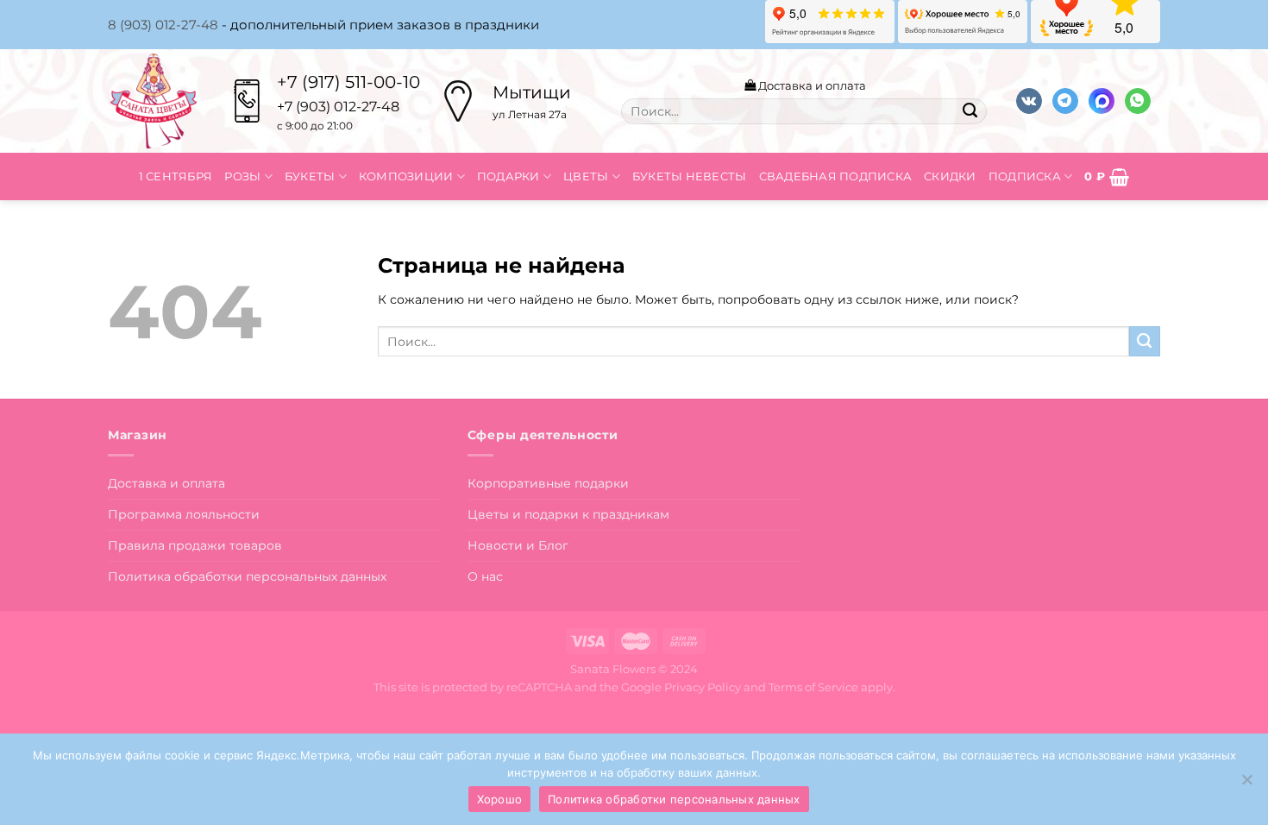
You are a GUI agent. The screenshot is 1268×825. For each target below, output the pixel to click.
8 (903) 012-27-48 (163, 24)
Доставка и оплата (811, 85)
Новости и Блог (518, 545)
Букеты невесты (689, 176)
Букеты (310, 176)
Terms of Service (813, 687)
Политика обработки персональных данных (247, 576)
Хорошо (500, 799)
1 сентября (176, 176)
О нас (485, 576)
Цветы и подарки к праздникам (568, 514)
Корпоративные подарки (548, 483)
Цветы (585, 176)
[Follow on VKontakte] (1029, 101)
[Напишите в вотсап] (1138, 101)
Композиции (406, 176)
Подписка (1025, 176)
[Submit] (969, 111)
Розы (242, 176)
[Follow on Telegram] (1065, 101)
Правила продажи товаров (195, 545)
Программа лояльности (184, 514)
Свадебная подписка (836, 176)
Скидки (950, 176)
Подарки (508, 176)
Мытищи (532, 92)
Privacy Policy (702, 687)
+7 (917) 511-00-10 (348, 82)
